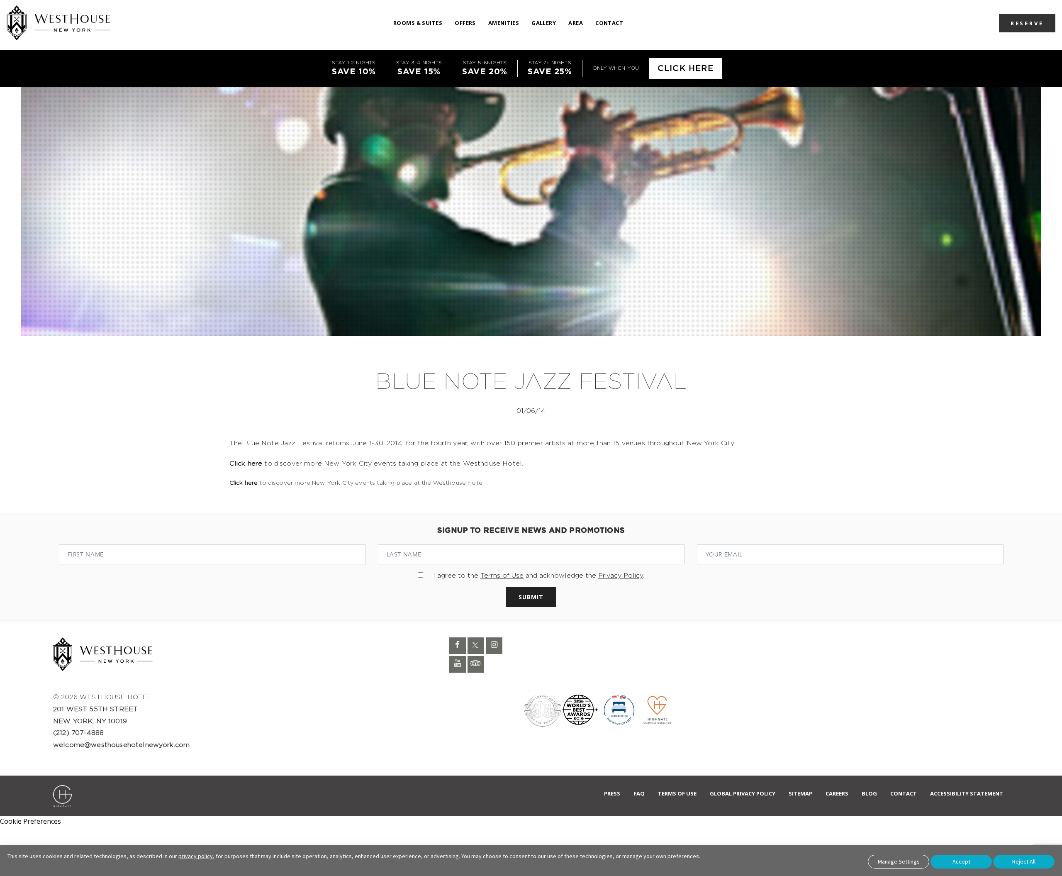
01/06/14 (531, 410)
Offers (465, 23)
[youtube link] (457, 664)
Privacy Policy (620, 575)
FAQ (639, 793)
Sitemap (800, 793)
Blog (869, 793)
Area (575, 23)
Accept (961, 861)
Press (612, 793)
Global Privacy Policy (742, 793)
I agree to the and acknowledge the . (538, 575)
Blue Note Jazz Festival (531, 382)
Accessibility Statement (966, 793)
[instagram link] (494, 645)
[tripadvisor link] (476, 664)
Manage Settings (899, 861)
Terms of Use (502, 575)
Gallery (543, 23)
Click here (246, 463)
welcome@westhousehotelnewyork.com (121, 745)
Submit (531, 597)
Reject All (1023, 861)
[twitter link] (476, 645)
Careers (837, 793)
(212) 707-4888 (78, 733)
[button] (1027, 22)
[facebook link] (457, 645)
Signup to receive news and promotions (531, 530)
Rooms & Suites (417, 23)
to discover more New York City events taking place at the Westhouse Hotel (356, 483)
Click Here (686, 68)
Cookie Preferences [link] (30, 821)
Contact (609, 23)
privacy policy (195, 856)
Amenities (503, 23)
